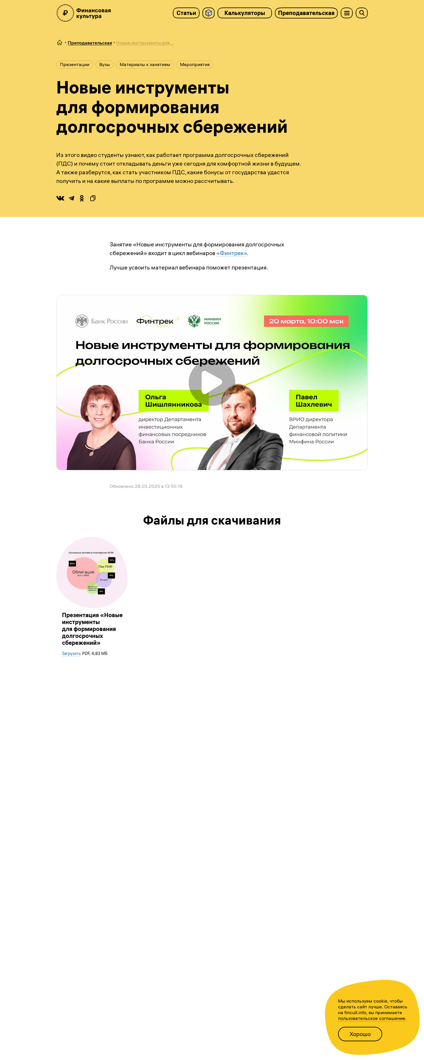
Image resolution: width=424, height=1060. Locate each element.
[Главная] (59, 43)
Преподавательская (306, 12)
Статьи (186, 12)
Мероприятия (195, 64)
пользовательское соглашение (371, 1018)
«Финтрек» (231, 252)
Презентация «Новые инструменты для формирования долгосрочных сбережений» (92, 628)
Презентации (74, 64)
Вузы (104, 64)
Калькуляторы (244, 12)
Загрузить (71, 653)
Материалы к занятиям (145, 64)
